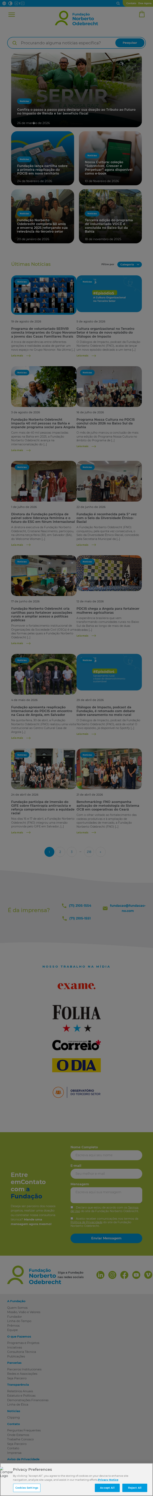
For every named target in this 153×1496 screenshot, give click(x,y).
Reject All (134, 1487)
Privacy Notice (108, 1479)
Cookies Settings (26, 1487)
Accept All (107, 1487)
